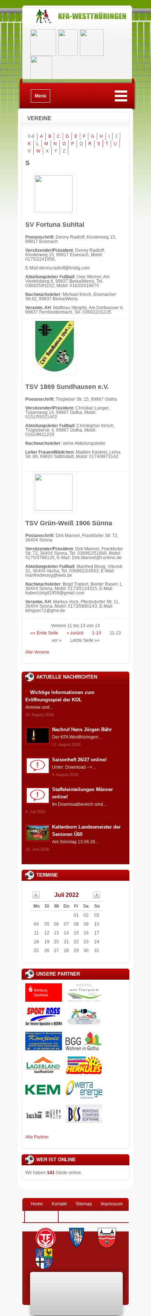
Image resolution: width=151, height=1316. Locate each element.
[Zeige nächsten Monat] (96, 897)
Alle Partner (37, 1137)
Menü (40, 96)
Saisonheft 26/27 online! (79, 759)
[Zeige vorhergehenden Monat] (36, 897)
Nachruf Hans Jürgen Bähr (82, 729)
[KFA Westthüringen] (77, 23)
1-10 (96, 633)
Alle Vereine (37, 652)
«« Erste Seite (44, 633)
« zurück (75, 633)
